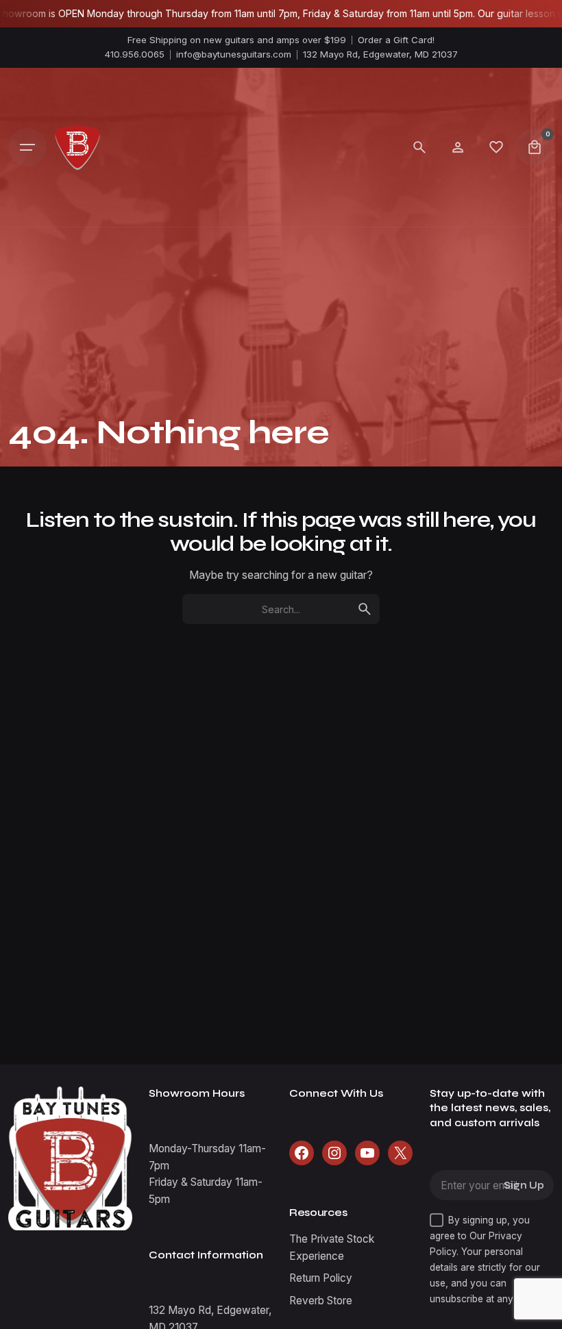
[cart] (534, 147)
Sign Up (524, 1185)
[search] (365, 609)
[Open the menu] (27, 147)
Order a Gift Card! (396, 39)
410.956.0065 (134, 54)
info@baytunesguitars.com (233, 54)
